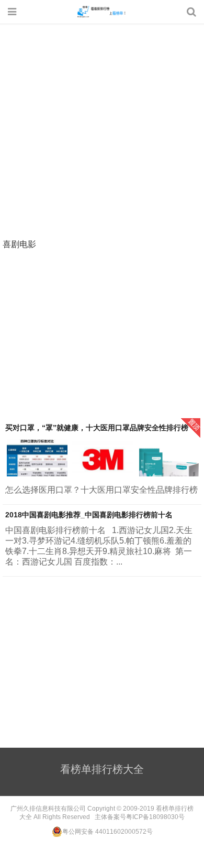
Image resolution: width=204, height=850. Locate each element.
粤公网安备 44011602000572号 (107, 831)
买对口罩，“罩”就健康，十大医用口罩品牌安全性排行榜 (96, 427)
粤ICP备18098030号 (155, 817)
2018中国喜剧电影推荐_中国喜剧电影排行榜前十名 (89, 515)
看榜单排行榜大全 (102, 11)
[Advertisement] (102, 132)
